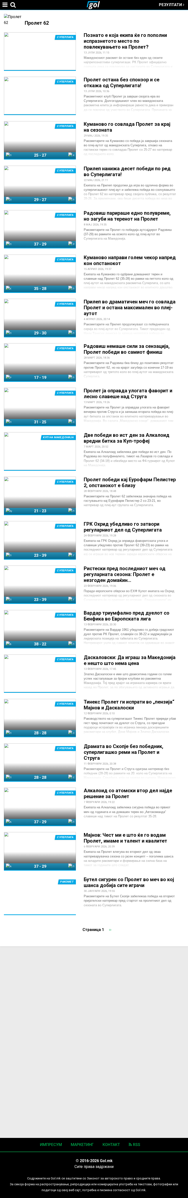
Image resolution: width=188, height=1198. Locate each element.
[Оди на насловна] (95, 5)
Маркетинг (82, 1144)
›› (110, 929)
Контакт (111, 1144)
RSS (136, 1144)
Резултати (171, 4)
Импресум (51, 1144)
